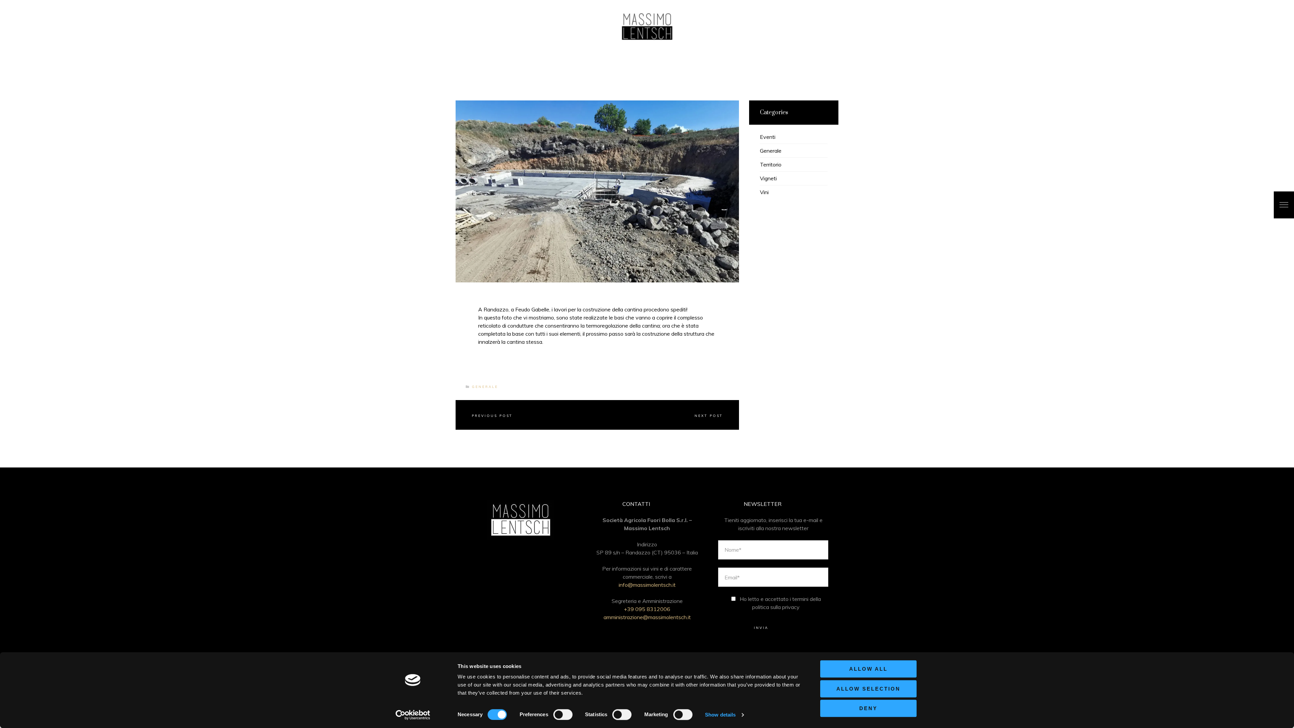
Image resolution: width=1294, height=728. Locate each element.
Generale (485, 387)
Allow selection (868, 689)
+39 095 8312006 (647, 609)
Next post (709, 416)
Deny (868, 708)
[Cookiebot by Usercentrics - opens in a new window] (412, 715)
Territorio (770, 164)
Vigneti (768, 178)
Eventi (767, 136)
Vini (764, 192)
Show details (720, 715)
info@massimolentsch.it (647, 584)
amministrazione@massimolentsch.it (647, 617)
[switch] (563, 714)
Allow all (868, 669)
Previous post (492, 416)
